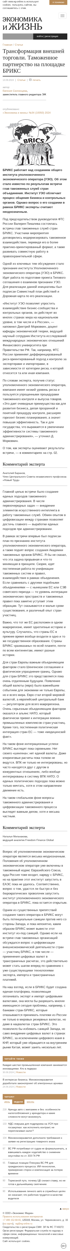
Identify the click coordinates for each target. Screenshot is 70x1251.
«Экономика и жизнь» (27, 112)
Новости (21, 1072)
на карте (8, 1223)
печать (37, 79)
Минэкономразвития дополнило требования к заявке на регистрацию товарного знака (35, 1139)
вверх (65, 1208)
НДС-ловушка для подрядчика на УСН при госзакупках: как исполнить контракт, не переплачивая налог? (33, 1127)
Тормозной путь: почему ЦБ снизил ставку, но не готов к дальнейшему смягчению (37, 1182)
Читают (9, 1096)
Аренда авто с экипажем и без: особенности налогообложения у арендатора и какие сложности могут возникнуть (34, 1113)
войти (40, 36)
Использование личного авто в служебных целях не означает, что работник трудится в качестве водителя (37, 1195)
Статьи (21, 79)
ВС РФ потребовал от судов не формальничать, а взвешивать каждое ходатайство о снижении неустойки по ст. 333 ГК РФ (37, 1152)
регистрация (51, 36)
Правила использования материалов (23, 1216)
